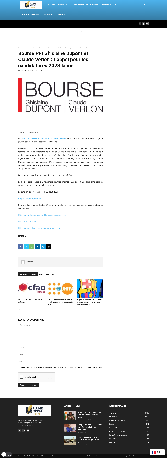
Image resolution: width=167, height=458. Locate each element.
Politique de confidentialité (131, 456)
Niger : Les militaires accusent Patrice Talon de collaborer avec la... (90, 414)
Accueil (20, 48)
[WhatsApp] (31, 246)
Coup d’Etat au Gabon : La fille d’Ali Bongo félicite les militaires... (90, 427)
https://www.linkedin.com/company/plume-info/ (40, 228)
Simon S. (24, 70)
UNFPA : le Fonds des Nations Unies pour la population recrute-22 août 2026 (60, 302)
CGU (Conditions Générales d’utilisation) (106, 456)
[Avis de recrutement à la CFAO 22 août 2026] (31, 288)
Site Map (146, 456)
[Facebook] (140, 23)
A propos (60, 14)
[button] (144, 5)
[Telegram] (147, 23)
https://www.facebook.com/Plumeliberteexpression (42, 215)
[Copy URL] (48, 246)
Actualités (63, 5)
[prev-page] (19, 309)
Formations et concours (86, 5)
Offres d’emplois (109, 5)
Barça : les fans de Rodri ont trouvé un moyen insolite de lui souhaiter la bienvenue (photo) (89, 302)
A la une (51, 5)
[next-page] (23, 309)
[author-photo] (23, 262)
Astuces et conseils (31, 14)
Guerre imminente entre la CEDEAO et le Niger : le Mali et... (89, 439)
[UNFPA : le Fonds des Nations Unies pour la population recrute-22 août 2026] (60, 288)
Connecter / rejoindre (26, 23)
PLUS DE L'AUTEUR (46, 274)
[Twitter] (26, 246)
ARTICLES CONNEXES (28, 274)
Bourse (27, 236)
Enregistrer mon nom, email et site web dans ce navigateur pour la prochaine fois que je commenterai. (61, 367)
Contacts (48, 14)
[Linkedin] (143, 23)
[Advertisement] (83, 38)
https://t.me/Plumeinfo (28, 221)
